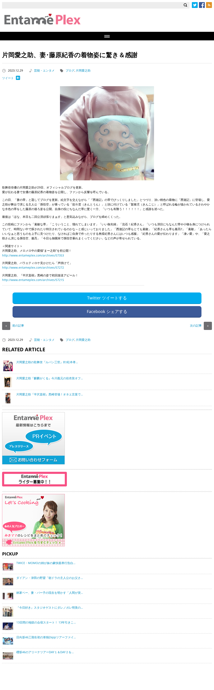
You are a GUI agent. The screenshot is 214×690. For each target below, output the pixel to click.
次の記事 (199, 325)
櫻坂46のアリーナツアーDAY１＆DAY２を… (45, 652)
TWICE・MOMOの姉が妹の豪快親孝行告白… (45, 563)
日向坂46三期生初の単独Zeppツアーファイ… (46, 637)
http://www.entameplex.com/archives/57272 (33, 267)
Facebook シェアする (107, 311)
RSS (209, 5)
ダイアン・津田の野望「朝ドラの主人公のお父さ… (49, 578)
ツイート (8, 78)
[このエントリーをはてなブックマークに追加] (18, 79)
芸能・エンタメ (44, 70)
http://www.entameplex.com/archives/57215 (33, 280)
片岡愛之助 (83, 70)
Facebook (202, 5)
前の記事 (14, 325)
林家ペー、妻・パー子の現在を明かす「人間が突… (49, 593)
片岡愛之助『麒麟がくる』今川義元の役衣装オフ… (49, 378)
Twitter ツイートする (107, 298)
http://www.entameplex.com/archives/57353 (33, 255)
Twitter (195, 5)
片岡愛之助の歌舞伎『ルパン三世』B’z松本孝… (47, 362)
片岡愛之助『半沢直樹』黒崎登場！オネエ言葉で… (49, 394)
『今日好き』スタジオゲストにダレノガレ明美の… (49, 607)
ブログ (70, 70)
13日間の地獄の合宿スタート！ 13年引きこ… (46, 622)
